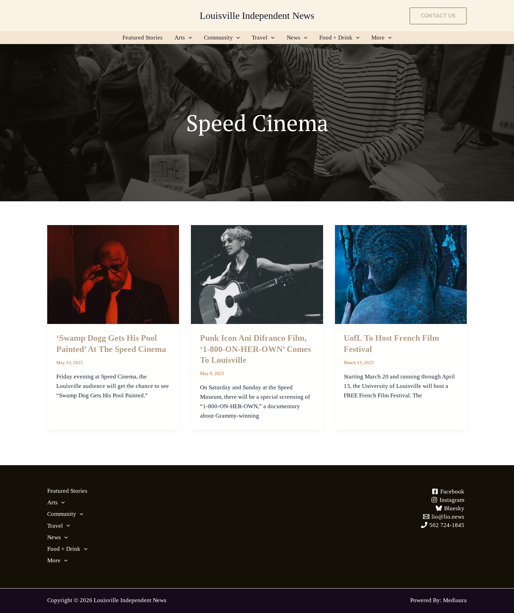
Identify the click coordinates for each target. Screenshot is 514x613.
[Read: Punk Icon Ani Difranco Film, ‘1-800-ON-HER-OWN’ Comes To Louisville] (257, 274)
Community (218, 37)
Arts (179, 37)
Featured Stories (142, 37)
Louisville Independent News (257, 15)
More (378, 37)
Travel (259, 37)
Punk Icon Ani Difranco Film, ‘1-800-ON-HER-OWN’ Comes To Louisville (255, 348)
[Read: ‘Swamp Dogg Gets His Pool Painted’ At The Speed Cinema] (113, 274)
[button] (438, 15)
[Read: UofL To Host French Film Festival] (401, 274)
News (293, 37)
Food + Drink (335, 37)
